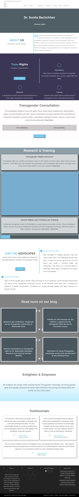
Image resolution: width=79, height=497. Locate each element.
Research (51, 495)
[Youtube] (32, 477)
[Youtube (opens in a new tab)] (74, 1)
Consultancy (45, 495)
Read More (56, 166)
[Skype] (28, 477)
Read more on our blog (39, 302)
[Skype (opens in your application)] (73, 1)
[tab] (21, 128)
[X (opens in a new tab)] (67, 1)
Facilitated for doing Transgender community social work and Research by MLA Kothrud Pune (67, 482)
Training (56, 495)
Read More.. (49, 120)
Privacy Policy (72, 495)
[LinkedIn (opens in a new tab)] (71, 1)
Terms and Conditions (63, 495)
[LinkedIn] (35, 473)
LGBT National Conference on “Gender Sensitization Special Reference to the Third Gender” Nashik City (36, 236)
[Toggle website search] (73, 6)
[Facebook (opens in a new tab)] (69, 1)
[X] (25, 473)
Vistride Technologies (21, 495)
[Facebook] (30, 473)
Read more (54, 229)
